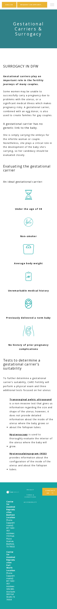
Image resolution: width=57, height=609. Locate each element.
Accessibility (30, 502)
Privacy (30, 490)
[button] (52, 5)
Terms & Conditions (30, 496)
